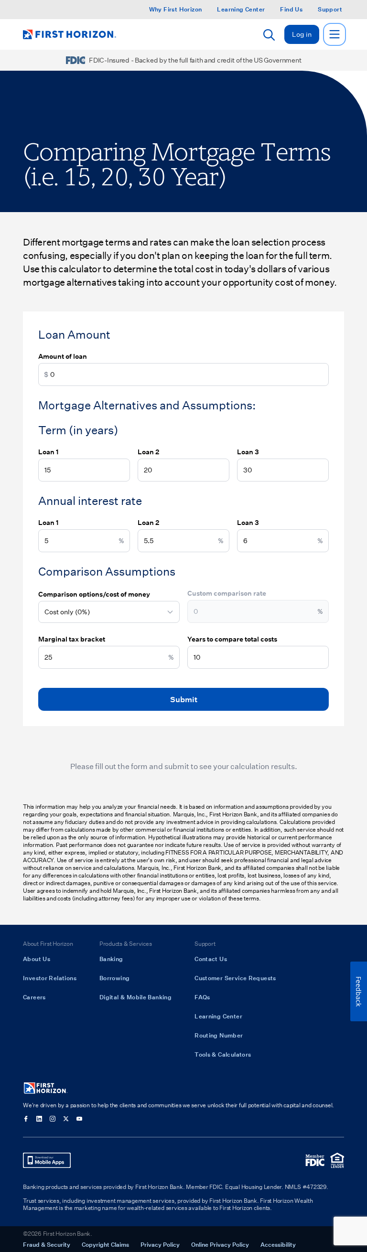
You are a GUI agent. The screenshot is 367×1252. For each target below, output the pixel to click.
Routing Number (218, 1035)
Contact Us (210, 959)
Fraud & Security (46, 1244)
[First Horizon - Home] (69, 34)
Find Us (291, 9)
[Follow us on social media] (26, 1119)
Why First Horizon (175, 9)
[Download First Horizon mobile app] (47, 1160)
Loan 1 (48, 451)
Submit (183, 699)
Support (330, 9)
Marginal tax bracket (71, 638)
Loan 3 (248, 451)
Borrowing (114, 978)
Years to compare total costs (232, 638)
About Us (36, 959)
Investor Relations (49, 978)
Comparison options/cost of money (94, 594)
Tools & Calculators (222, 1054)
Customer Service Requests (235, 978)
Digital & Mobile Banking (135, 997)
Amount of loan (62, 356)
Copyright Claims (105, 1244)
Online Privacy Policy (220, 1244)
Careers (34, 997)
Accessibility (278, 1244)
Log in (302, 34)
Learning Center (241, 9)
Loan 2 (148, 451)
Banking (111, 959)
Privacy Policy (160, 1244)
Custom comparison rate (226, 593)
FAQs (202, 997)
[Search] (269, 34)
